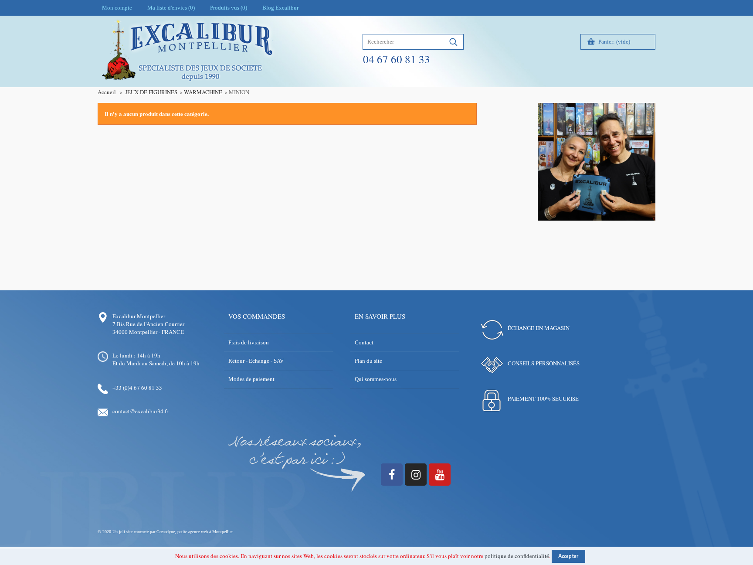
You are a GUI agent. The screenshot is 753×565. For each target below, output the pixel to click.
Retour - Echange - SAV (256, 360)
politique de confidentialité (517, 556)
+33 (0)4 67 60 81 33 (137, 387)
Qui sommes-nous (376, 379)
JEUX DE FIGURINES (151, 92)
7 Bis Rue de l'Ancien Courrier (148, 324)
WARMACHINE (203, 92)
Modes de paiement (251, 379)
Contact (364, 342)
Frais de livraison (248, 342)
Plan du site (368, 360)
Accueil (107, 92)
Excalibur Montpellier (138, 316)
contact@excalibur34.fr (140, 411)
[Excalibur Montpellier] (186, 68)
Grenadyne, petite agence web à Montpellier (194, 531)
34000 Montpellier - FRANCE (148, 332)
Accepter (568, 556)
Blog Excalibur (280, 7)
